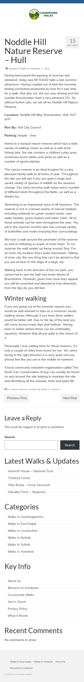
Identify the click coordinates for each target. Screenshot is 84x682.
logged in (29, 427)
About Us (14, 581)
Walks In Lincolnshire (23, 530)
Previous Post (17, 398)
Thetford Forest (19, 478)
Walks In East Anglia (22, 524)
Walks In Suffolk (19, 544)
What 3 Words (18, 615)
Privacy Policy (17, 608)
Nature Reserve (19, 389)
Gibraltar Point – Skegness (27, 492)
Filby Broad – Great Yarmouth (29, 485)
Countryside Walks (21, 595)
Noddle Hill (34, 389)
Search (9, 437)
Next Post (70, 398)
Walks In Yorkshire (30, 68)
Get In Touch (17, 602)
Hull (8, 389)
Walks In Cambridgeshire (25, 517)
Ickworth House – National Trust (30, 471)
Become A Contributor (23, 588)
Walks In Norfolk (19, 537)
